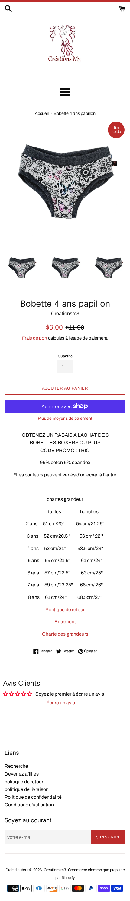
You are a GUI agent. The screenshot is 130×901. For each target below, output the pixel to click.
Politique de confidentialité (33, 797)
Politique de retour (65, 609)
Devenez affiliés (22, 773)
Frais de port (34, 338)
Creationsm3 (55, 870)
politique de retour (24, 781)
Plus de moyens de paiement (65, 418)
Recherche (16, 766)
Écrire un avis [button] (60, 702)
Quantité (65, 356)
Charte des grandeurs (65, 634)
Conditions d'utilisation (29, 804)
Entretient (65, 621)
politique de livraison (27, 789)
